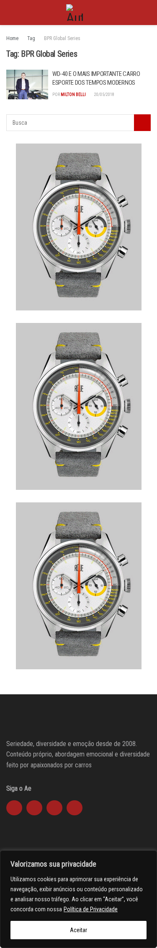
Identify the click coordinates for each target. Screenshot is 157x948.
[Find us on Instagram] (34, 807)
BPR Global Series (62, 38)
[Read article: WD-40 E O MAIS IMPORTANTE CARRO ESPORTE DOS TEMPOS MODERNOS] (27, 85)
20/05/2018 (103, 94)
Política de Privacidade (91, 909)
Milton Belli (73, 94)
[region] (78, 899)
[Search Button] (147, 12)
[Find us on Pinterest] (74, 807)
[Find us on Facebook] (14, 807)
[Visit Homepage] (74, 12)
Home (12, 38)
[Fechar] (148, 857)
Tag (31, 38)
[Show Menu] (9, 12)
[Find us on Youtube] (54, 807)
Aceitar (78, 930)
